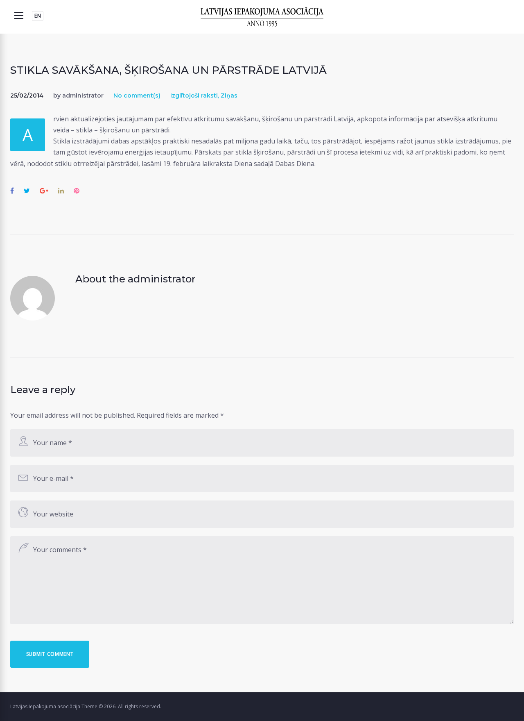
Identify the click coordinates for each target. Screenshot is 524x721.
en (37, 15)
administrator (83, 95)
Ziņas (229, 95)
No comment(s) (136, 95)
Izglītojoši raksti (194, 95)
